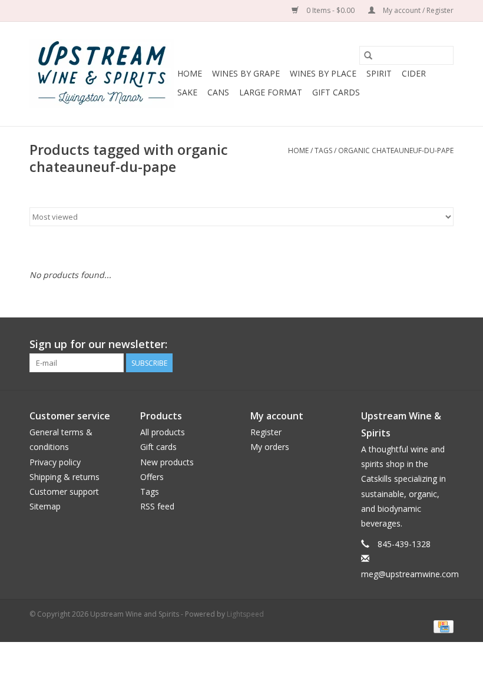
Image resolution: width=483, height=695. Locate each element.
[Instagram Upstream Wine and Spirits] (444, 344)
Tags (323, 150)
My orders (269, 446)
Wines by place (323, 73)
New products (167, 462)
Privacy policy (55, 462)
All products (162, 432)
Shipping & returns (64, 476)
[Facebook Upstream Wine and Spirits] (422, 344)
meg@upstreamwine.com (410, 574)
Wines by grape (246, 73)
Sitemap (45, 506)
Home (189, 73)
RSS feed (157, 506)
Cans (218, 92)
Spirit (379, 73)
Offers (152, 476)
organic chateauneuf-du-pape (396, 150)
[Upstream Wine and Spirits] (101, 73)
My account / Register (417, 10)
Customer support (64, 491)
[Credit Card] (441, 626)
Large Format (270, 92)
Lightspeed (245, 614)
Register (266, 432)
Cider (414, 73)
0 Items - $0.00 (330, 10)
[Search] (368, 55)
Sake (187, 92)
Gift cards (336, 92)
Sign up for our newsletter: (98, 344)
